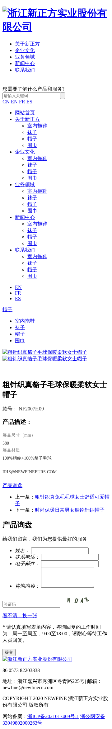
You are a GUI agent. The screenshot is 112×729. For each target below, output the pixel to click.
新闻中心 (25, 63)
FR (22, 101)
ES (29, 101)
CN (6, 101)
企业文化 (25, 50)
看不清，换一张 (19, 615)
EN (14, 101)
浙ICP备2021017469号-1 (53, 716)
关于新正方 (27, 43)
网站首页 (25, 112)
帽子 (32, 138)
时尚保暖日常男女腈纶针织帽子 (70, 510)
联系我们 (25, 70)
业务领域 (25, 56)
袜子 (32, 132)
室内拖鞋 (37, 125)
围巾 (32, 145)
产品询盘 (12, 485)
